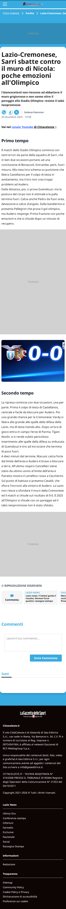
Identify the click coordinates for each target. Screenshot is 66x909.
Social (6, 841)
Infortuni (8, 823)
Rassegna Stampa (13, 846)
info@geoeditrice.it (31, 767)
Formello (8, 827)
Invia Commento (46, 658)
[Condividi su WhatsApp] (3, 112)
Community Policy (13, 887)
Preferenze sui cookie (15, 901)
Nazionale (9, 837)
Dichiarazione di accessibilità (20, 896)
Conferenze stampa (14, 818)
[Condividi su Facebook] (10, 112)
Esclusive (8, 832)
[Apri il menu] (5, 4)
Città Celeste (11, 13)
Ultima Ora (9, 813)
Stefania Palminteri (34, 112)
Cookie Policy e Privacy (16, 892)
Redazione (9, 864)
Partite (30, 13)
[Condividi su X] (16, 112)
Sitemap (7, 882)
